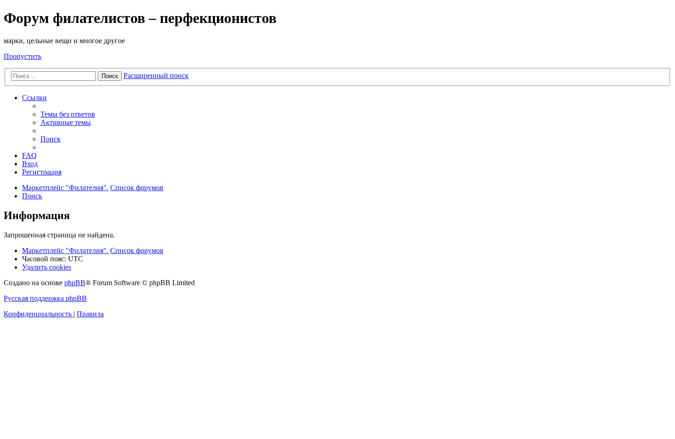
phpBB (74, 283)
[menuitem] (67, 114)
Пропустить (22, 56)
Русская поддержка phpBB (45, 298)
